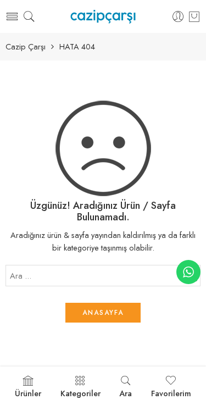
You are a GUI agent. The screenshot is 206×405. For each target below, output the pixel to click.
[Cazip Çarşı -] (103, 17)
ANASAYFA (103, 313)
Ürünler (28, 393)
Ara (125, 393)
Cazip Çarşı (25, 47)
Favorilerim (171, 393)
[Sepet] (194, 16)
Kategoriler (80, 393)
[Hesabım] (178, 17)
